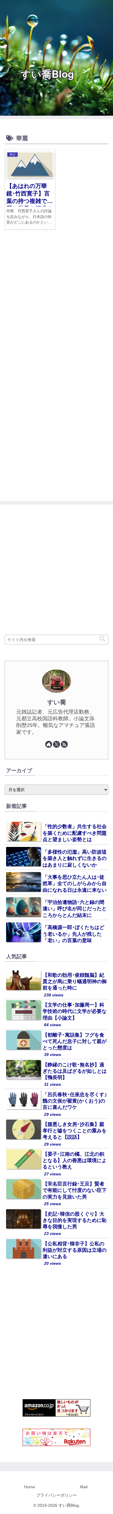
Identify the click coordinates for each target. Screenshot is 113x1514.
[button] (102, 639)
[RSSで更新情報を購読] (64, 744)
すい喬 (56, 702)
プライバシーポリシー (56, 1495)
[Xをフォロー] (56, 744)
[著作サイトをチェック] (48, 744)
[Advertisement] (56, 307)
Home (29, 1487)
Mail (84, 1487)
